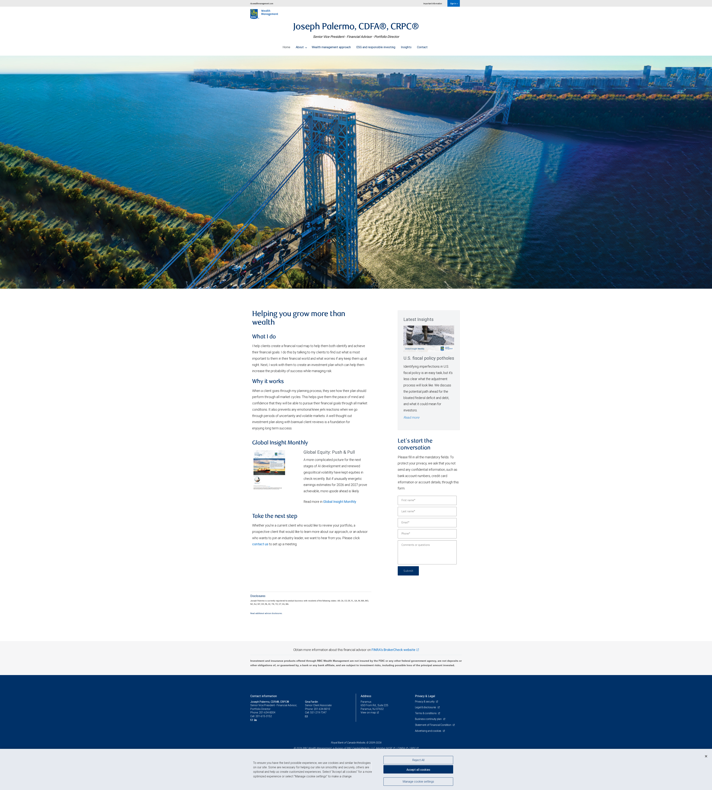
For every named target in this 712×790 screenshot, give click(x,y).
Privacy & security (425, 701)
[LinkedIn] (256, 720)
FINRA (401, 748)
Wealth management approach (331, 47)
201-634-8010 (322, 709)
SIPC (413, 748)
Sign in (453, 3)
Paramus (366, 701)
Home (286, 47)
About (300, 47)
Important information (432, 3)
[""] (356, 172)
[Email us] (252, 720)
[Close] (706, 756)
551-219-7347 (318, 712)
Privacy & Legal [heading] (425, 696)
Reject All (418, 760)
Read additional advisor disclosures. (266, 613)
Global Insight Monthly (339, 501)
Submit (408, 570)
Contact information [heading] (263, 696)
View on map (368, 712)
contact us (260, 544)
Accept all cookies (418, 769)
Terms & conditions (426, 713)
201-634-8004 (267, 712)
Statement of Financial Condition (433, 725)
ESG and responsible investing (375, 47)
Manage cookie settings (418, 781)
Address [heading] (366, 696)
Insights (406, 47)
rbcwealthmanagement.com (261, 3)
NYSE (389, 748)
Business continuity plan (428, 719)
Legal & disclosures (426, 707)
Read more (411, 417)
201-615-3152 (264, 716)
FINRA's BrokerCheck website (393, 650)
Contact (422, 47)
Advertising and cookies (428, 731)
